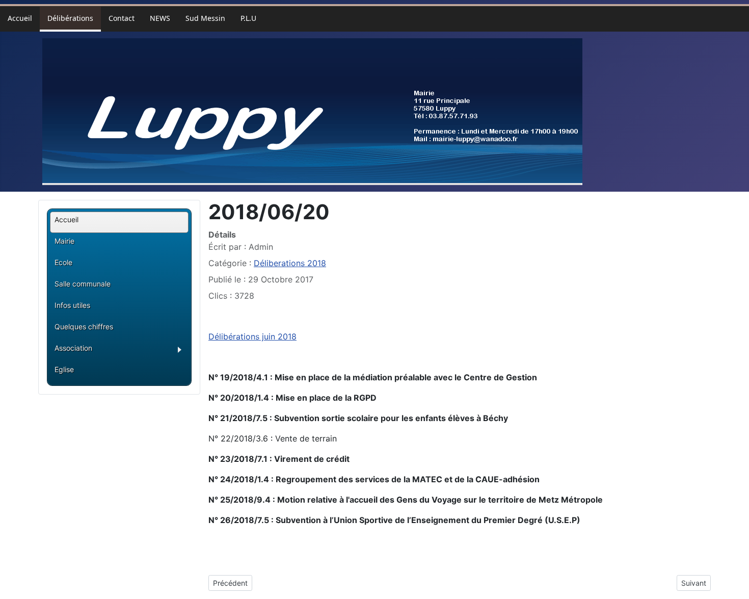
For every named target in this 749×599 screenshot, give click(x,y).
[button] (121, 351)
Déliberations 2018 (290, 263)
